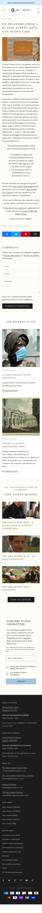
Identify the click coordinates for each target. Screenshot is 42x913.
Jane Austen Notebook (22, 186)
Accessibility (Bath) (10, 860)
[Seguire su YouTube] (27, 880)
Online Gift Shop (9, 784)
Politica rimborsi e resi (11, 852)
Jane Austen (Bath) (10, 815)
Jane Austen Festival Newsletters (18, 673)
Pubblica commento (17, 306)
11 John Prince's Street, (11, 737)
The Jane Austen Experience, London (17, 775)
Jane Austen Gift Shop (11, 811)
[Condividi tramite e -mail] (35, 234)
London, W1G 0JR (9, 740)
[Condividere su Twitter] (16, 234)
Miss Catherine (9, 439)
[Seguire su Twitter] (9, 880)
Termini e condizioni (11, 839)
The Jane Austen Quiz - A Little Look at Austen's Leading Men (18, 525)
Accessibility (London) (11, 864)
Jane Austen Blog (9, 823)
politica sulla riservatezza (12, 843)
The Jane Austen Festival (12, 792)
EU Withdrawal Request (12, 872)
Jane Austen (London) (11, 807)
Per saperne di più (10, 390)
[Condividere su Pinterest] (25, 234)
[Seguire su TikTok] (32, 880)
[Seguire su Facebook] (3, 880)
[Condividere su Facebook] (7, 234)
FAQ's (4, 868)
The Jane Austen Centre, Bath (14, 768)
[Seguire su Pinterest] (21, 880)
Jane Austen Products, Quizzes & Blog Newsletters (23, 667)
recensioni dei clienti (11, 835)
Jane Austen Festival (10, 819)
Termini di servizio (31, 255)
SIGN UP (21, 681)
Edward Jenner (9, 370)
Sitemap (5, 856)
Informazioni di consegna (12, 847)
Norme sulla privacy (12, 255)
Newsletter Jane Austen (14, 208)
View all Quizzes (21, 599)
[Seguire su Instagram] (15, 880)
